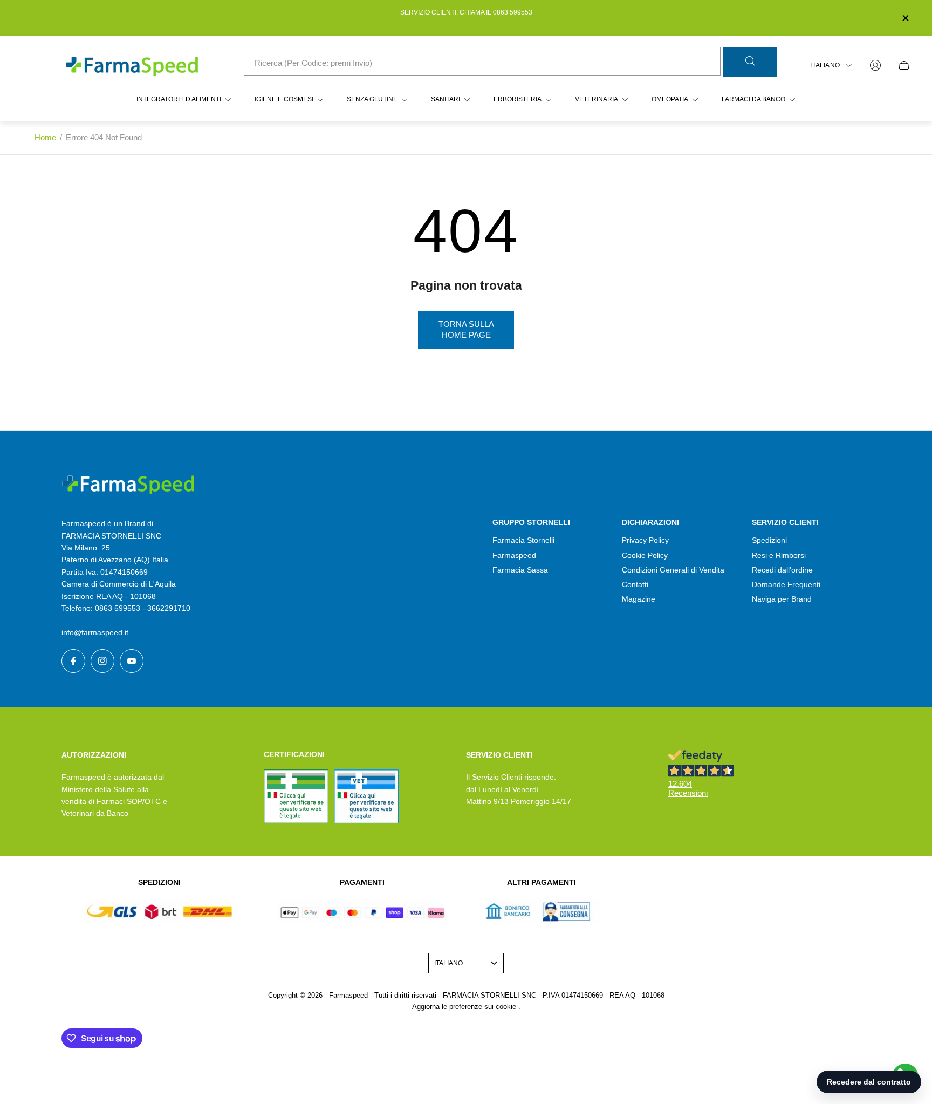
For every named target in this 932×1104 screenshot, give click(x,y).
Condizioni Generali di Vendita (673, 569)
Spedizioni (769, 540)
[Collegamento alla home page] (128, 485)
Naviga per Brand (782, 599)
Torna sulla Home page (466, 329)
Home (45, 137)
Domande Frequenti (786, 584)
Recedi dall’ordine (782, 569)
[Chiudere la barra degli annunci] (905, 18)
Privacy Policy (645, 540)
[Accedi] (875, 65)
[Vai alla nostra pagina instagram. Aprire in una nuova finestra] (102, 661)
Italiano (825, 65)
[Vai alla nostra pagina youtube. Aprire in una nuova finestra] (131, 661)
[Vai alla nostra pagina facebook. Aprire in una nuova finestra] (73, 661)
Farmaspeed (514, 555)
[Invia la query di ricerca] (750, 62)
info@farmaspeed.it (94, 632)
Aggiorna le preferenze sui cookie (464, 1007)
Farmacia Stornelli (523, 540)
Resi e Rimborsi (779, 555)
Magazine (638, 599)
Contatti (635, 584)
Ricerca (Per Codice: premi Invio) (313, 62)
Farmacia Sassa (520, 569)
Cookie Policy (645, 555)
